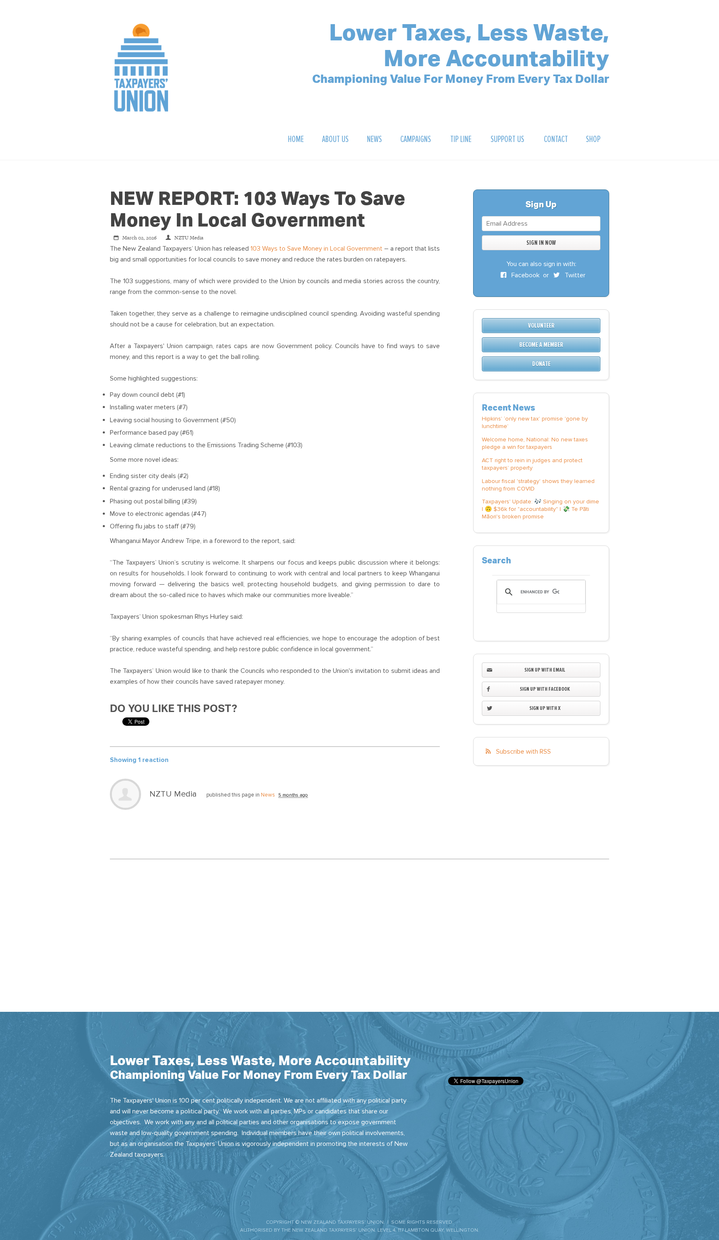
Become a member (541, 345)
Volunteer (541, 325)
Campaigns (415, 139)
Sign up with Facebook (545, 688)
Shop (593, 139)
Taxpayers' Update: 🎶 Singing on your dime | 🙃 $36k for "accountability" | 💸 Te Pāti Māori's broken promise (540, 509)
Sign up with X (544, 708)
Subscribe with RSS (523, 751)
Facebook (525, 275)
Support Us (507, 139)
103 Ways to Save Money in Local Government (316, 248)
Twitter (574, 275)
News (374, 139)
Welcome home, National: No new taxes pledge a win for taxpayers (535, 443)
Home (296, 139)
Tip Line (460, 139)
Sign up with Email (544, 669)
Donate (541, 364)
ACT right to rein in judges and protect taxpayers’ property (532, 464)
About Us (335, 139)
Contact (556, 139)
